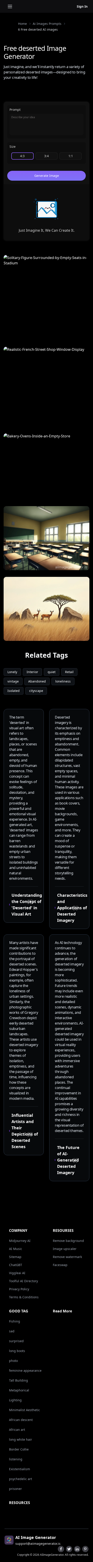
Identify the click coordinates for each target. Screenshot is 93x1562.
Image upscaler (65, 1249)
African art (17, 1429)
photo (13, 1361)
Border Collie (19, 1449)
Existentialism (19, 1469)
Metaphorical (19, 1390)
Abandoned (37, 681)
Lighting (15, 1400)
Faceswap (60, 1265)
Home (22, 23)
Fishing (14, 1321)
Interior (32, 672)
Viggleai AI (17, 1273)
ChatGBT (15, 1265)
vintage (13, 681)
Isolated (13, 691)
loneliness (63, 681)
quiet (52, 672)
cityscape (36, 691)
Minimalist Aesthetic (24, 1410)
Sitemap (15, 1257)
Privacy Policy (19, 1289)
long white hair (20, 1439)
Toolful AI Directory (23, 1281)
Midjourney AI (19, 1241)
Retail (69, 672)
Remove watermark (67, 1257)
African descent (21, 1420)
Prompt (15, 109)
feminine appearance (25, 1370)
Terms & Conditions (24, 1297)
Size (12, 146)
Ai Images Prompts (47, 23)
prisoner (15, 1489)
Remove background (68, 1241)
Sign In (82, 6)
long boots (17, 1351)
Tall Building (18, 1380)
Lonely (12, 672)
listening (15, 1459)
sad (11, 1331)
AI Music (15, 1249)
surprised (16, 1341)
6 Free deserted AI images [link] (38, 29)
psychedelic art (20, 1479)
